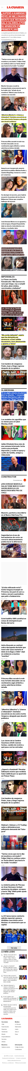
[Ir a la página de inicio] (15, 7)
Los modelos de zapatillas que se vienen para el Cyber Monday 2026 (13, 421)
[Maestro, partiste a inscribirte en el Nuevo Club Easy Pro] (14, 524)
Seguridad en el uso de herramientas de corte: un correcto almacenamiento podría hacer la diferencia (12, 538)
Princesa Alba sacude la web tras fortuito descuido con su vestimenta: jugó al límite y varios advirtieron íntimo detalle (13, 144)
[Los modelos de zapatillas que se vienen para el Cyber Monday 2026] (14, 433)
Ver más (14, 948)
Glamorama (7, 390)
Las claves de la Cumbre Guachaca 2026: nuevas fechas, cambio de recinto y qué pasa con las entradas (12, 744)
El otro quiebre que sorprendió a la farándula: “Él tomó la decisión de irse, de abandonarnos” (10, 999)
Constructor (8, 477)
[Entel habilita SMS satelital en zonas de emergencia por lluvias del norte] (14, 634)
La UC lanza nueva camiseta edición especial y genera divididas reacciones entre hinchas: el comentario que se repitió (13, 920)
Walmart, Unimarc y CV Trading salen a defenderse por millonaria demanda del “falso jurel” (14, 828)
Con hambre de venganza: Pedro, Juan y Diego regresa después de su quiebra (12, 366)
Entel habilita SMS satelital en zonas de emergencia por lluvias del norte (13, 621)
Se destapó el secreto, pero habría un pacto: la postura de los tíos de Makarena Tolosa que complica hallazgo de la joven (13, 198)
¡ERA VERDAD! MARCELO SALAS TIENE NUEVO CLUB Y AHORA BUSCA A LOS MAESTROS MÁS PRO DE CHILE (13, 488)
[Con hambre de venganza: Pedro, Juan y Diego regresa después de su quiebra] (14, 377)
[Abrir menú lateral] (2, 7)
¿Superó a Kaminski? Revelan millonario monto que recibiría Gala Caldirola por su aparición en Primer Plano (13, 772)
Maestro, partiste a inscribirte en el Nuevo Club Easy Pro (13, 514)
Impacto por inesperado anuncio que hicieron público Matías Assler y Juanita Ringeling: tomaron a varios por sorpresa (14, 171)
